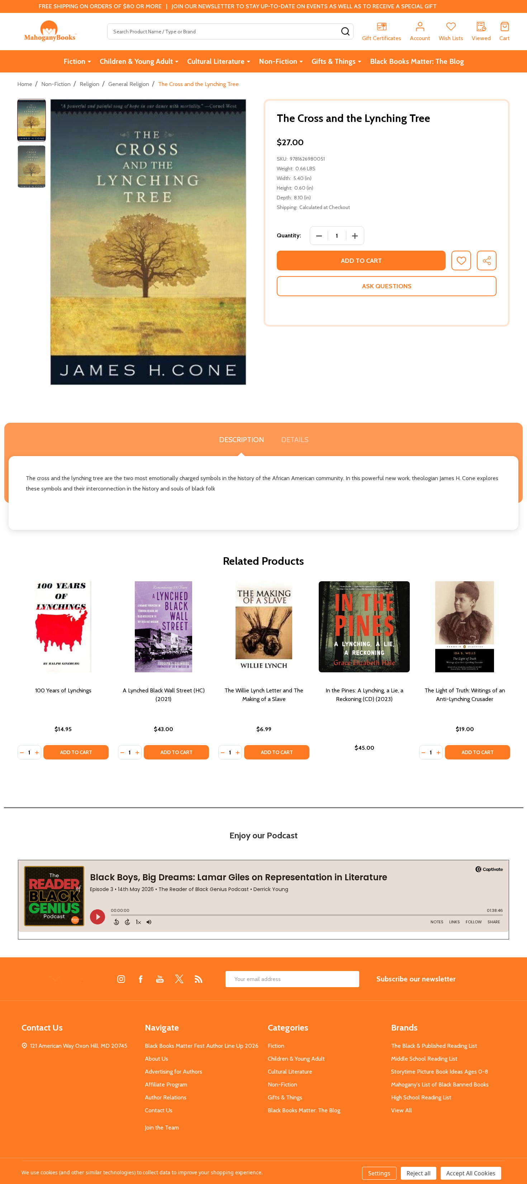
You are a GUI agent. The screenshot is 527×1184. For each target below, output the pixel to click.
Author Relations (165, 1097)
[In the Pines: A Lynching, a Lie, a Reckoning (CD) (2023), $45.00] (364, 626)
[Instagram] (121, 978)
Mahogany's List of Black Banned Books (440, 1084)
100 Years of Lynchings (63, 690)
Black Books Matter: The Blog (417, 61)
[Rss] (198, 978)
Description (241, 439)
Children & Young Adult (136, 61)
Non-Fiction (278, 61)
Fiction (74, 61)
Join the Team (162, 1127)
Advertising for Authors (173, 1071)
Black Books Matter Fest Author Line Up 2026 (201, 1045)
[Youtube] (160, 978)
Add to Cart (361, 261)
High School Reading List (421, 1097)
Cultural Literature (215, 61)
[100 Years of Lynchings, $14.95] (63, 626)
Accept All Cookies (470, 1173)
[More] (89, 61)
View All (401, 1110)
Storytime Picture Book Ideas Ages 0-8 (439, 1071)
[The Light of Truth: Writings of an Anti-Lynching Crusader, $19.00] (464, 626)
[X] (179, 978)
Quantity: (289, 235)
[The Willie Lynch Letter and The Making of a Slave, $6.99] (263, 626)
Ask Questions (387, 286)
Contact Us (158, 1110)
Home (24, 84)
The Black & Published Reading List (434, 1045)
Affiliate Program (166, 1084)
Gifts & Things (334, 61)
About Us (156, 1058)
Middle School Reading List (424, 1058)
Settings (379, 1173)
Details (294, 439)
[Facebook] (140, 978)
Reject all (419, 1173)
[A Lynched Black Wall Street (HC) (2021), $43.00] (163, 626)
